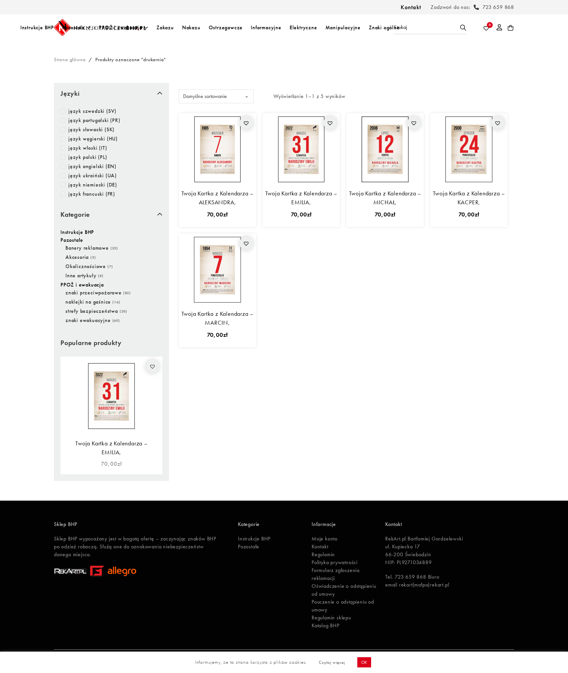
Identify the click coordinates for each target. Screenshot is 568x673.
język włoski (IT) (87, 147)
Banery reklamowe (87, 247)
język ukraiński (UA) (92, 175)
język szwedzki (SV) (92, 111)
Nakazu (191, 27)
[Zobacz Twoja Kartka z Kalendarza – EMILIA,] (111, 395)
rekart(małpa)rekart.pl (424, 584)
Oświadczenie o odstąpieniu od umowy (344, 590)
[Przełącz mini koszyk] (510, 28)
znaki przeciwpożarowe (93, 292)
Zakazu (165, 27)
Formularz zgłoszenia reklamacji (336, 574)
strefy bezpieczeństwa (91, 311)
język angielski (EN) (92, 166)
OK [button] (364, 662)
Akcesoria (77, 257)
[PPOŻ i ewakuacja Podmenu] (146, 27)
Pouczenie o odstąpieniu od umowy (343, 605)
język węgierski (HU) (93, 138)
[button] (152, 366)
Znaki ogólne (384, 27)
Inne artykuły (80, 275)
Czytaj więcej (332, 662)
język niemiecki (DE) (92, 184)
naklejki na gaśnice (88, 301)
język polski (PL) (87, 157)
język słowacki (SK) (91, 129)
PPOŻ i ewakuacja (120, 27)
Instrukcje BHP (37, 27)
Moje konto (325, 538)
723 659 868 (498, 7)
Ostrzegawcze (226, 27)
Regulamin (323, 554)
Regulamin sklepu (331, 617)
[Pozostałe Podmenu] (88, 27)
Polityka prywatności (335, 562)
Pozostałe (73, 27)
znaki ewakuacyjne (88, 320)
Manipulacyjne (343, 27)
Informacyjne (266, 27)
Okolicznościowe (85, 266)
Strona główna (69, 59)
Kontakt (411, 7)
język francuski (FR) (91, 193)
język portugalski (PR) (94, 120)
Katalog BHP (326, 625)
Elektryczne (303, 27)
